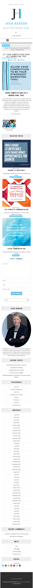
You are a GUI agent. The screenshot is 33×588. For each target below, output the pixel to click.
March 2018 (16, 454)
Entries (16, 548)
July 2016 (16, 506)
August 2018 (16, 441)
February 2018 (16, 456)
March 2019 (16, 422)
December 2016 (16, 493)
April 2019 (16, 420)
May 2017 (16, 480)
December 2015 (16, 524)
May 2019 (16, 417)
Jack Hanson (16, 23)
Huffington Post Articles (16, 394)
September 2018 (16, 438)
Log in (16, 546)
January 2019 (16, 428)
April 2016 (16, 513)
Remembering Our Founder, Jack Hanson (16, 365)
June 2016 (16, 508)
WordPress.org (16, 554)
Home (6, 48)
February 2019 (16, 425)
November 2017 (16, 464)
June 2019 (16, 415)
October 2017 (16, 467)
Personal (16, 402)
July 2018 (16, 443)
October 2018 (16, 435)
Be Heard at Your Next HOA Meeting (9, 129)
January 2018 (16, 459)
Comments (16, 551)
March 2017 (16, 485)
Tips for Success (13, 48)
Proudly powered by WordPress (11, 581)
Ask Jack (16, 387)
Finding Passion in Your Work (16, 370)
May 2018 (16, 448)
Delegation (20, 536)
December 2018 (16, 430)
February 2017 (16, 487)
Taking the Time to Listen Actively (19, 533)
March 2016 (16, 516)
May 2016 (16, 511)
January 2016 (16, 521)
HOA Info (16, 392)
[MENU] (7, 40)
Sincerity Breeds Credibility (16, 372)
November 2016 (16, 495)
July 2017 (16, 474)
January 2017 (16, 490)
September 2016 (16, 500)
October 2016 (16, 498)
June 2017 (16, 477)
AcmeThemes (17, 583)
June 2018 (16, 446)
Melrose (12, 177)
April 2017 (16, 482)
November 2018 (16, 433)
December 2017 (16, 461)
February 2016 (16, 519)
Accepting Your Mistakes (16, 367)
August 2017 (16, 472)
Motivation (12, 216)
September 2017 (16, 469)
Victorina (7, 533)
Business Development (16, 389)
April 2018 (16, 451)
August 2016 (16, 503)
